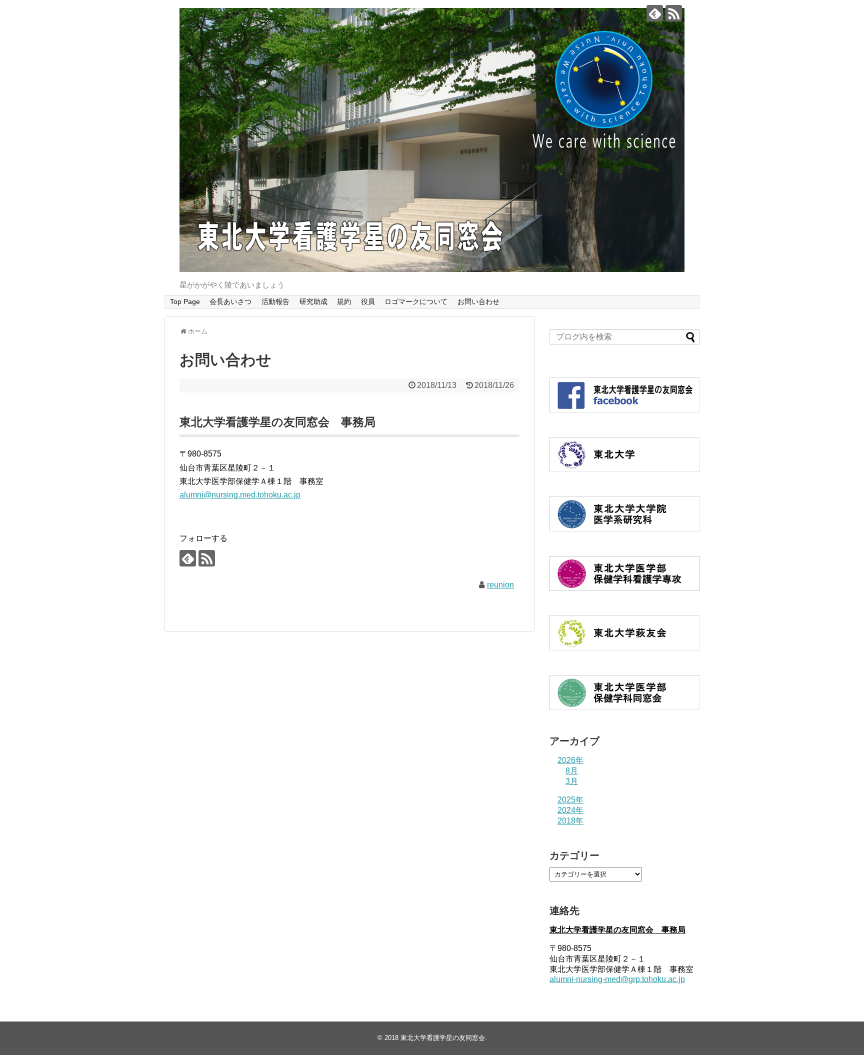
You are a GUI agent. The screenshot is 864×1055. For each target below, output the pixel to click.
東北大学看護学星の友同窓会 (442, 1038)
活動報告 (276, 302)
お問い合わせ (479, 302)
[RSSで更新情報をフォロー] (674, 13)
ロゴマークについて (416, 302)
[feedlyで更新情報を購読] (654, 13)
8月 (572, 770)
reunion (500, 584)
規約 (344, 302)
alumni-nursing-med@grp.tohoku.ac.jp (617, 979)
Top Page (185, 302)
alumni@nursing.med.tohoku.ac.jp (240, 494)
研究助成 (314, 302)
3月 (572, 781)
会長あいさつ (231, 302)
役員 (368, 302)
